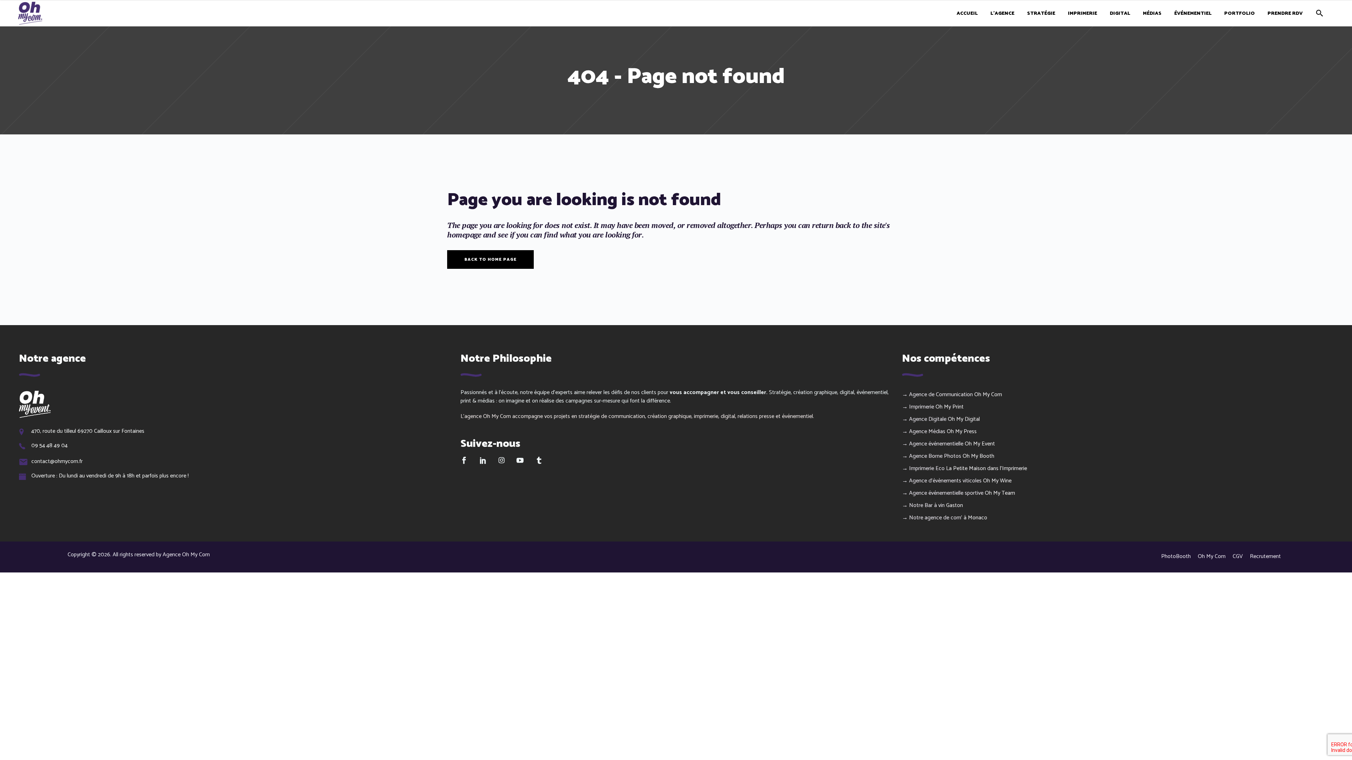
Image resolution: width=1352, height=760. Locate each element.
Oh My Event (980, 444)
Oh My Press (962, 431)
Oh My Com (988, 394)
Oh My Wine (997, 481)
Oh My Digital (964, 419)
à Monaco (975, 517)
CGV (1238, 556)
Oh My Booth (978, 456)
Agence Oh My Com (186, 554)
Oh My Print (949, 407)
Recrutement (1265, 556)
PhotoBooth (1176, 556)
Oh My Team (1000, 493)
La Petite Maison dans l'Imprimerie (986, 468)
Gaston (954, 505)
